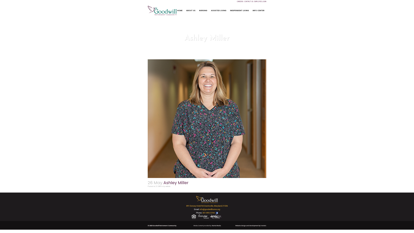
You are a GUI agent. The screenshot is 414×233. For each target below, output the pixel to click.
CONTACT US (248, 1)
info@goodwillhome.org (210, 209)
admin (167, 186)
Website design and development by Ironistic (250, 226)
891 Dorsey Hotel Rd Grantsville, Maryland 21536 (207, 206)
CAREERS (240, 1)
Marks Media (216, 226)
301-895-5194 (208, 212)
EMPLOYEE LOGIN (260, 1)
